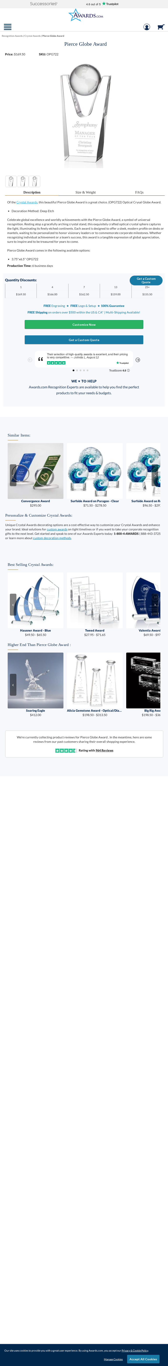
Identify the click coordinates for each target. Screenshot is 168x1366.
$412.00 (35, 713)
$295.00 (35, 503)
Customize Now (84, 324)
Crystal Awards (26, 202)
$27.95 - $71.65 (94, 632)
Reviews (104, 750)
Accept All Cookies (143, 1359)
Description (31, 192)
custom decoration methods (52, 538)
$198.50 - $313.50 (95, 713)
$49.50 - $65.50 (35, 632)
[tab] (32, 192)
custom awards (57, 529)
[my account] (146, 29)
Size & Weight (85, 192)
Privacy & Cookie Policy (135, 1350)
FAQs (139, 192)
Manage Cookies (113, 1359)
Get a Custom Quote (146, 280)
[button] (44, 4)
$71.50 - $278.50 (95, 503)
